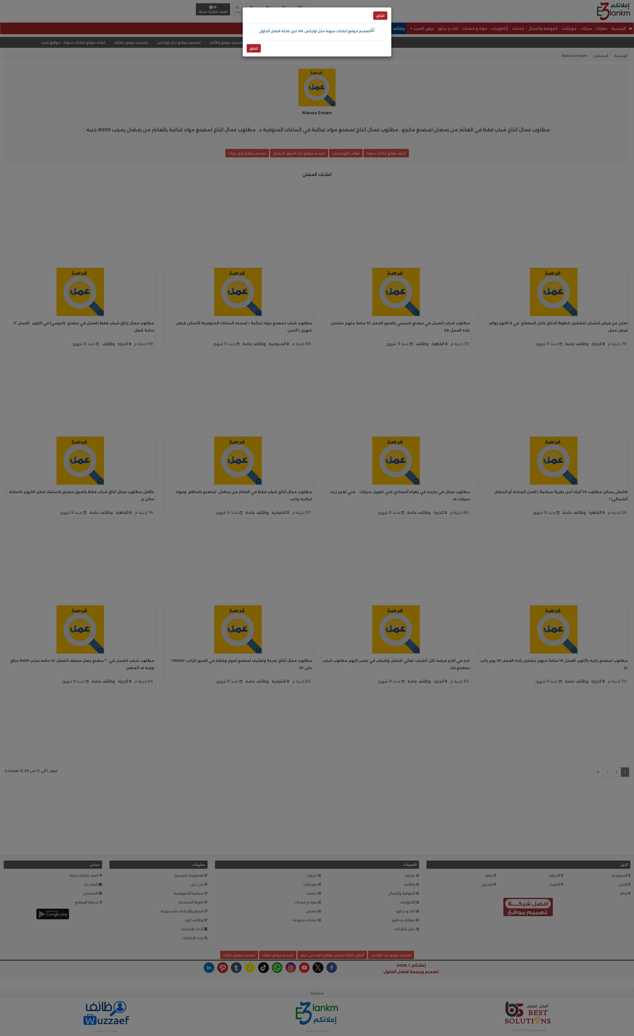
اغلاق (380, 16)
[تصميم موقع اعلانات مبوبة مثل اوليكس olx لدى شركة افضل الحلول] (317, 30)
